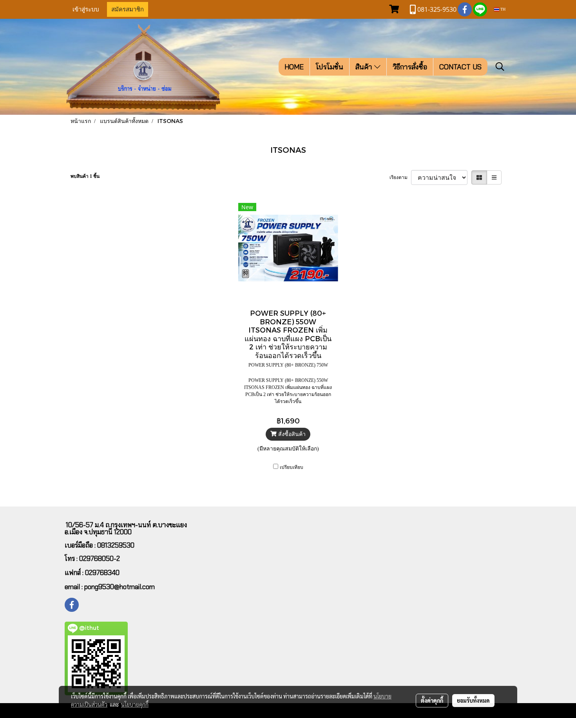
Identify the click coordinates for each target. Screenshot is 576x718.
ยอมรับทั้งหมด (473, 700)
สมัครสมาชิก (127, 9)
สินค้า (364, 66)
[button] (500, 66)
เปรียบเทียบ (291, 467)
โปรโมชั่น (329, 66)
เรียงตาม (400, 177)
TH (502, 9)
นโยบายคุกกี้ (135, 704)
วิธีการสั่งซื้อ (410, 66)
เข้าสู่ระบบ (85, 9)
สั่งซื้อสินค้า (291, 434)
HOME (294, 66)
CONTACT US (460, 66)
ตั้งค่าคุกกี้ (432, 700)
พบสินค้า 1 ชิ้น (85, 176)
